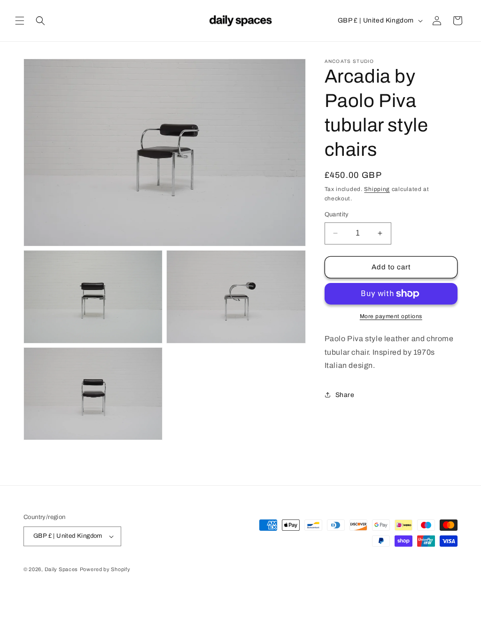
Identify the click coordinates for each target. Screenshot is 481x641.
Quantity (337, 214)
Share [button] (345, 394)
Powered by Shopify (105, 569)
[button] (19, 20)
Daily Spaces (61, 569)
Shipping (377, 189)
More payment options (391, 316)
